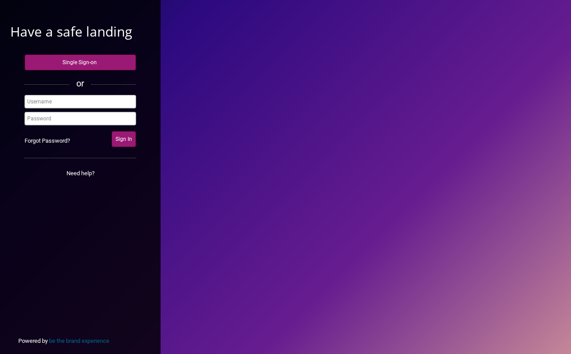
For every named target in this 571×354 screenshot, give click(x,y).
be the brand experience (79, 341)
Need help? (80, 173)
